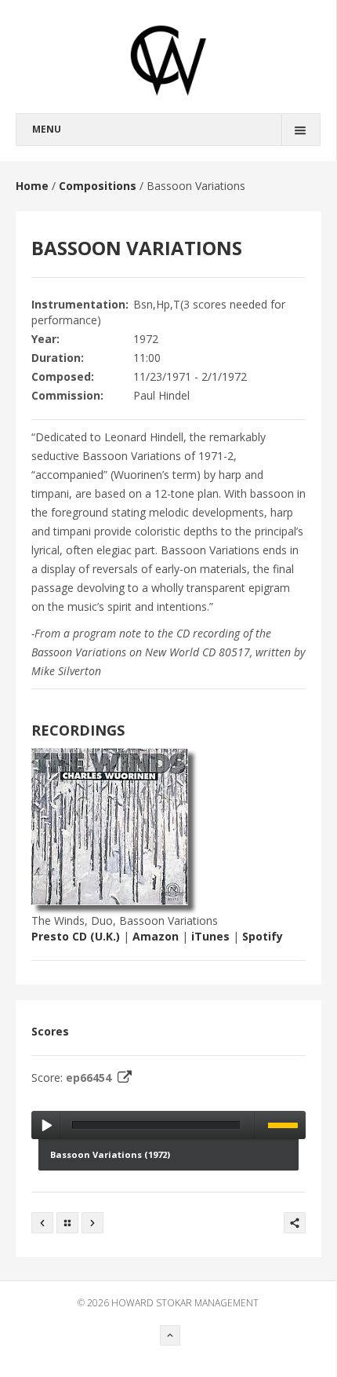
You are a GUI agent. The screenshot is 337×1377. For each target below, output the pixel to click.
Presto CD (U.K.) (75, 936)
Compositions (97, 185)
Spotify (262, 936)
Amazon (155, 936)
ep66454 (90, 1077)
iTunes (210, 936)
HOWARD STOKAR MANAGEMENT (185, 1302)
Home (32, 185)
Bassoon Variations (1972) (110, 1154)
